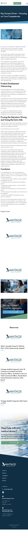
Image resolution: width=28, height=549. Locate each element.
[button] (26, 3)
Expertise (4, 478)
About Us (4, 470)
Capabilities (5, 475)
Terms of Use (14, 526)
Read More (2, 350)
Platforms (4, 473)
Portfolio (4, 480)
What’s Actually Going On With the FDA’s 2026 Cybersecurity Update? (12, 347)
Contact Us (4, 486)
